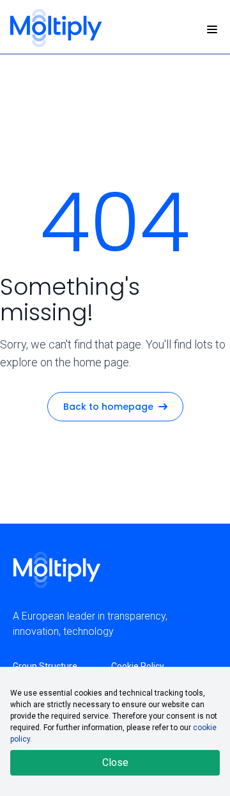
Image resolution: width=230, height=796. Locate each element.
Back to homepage (108, 406)
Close (115, 762)
